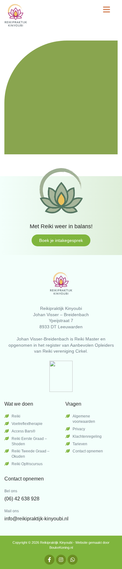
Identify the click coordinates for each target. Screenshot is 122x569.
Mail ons (11, 511)
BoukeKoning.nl (61, 547)
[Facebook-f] (49, 560)
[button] (107, 9)
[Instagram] (61, 560)
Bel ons (10, 491)
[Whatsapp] (73, 560)
